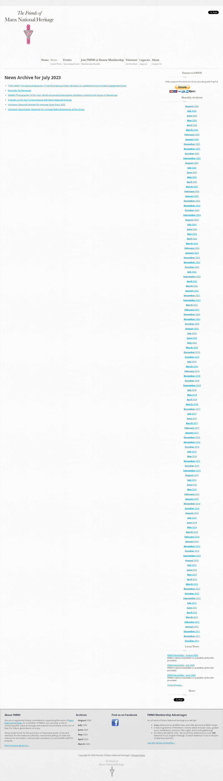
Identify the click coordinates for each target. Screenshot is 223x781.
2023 (192, 257)
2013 (192, 546)
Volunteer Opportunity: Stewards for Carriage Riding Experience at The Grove (46, 109)
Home (45, 60)
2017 (192, 409)
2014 (192, 503)
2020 (192, 314)
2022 (192, 276)
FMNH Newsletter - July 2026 (180, 665)
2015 (192, 461)
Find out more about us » (17, 745)
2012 (192, 588)
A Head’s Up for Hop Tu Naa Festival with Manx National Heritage (40, 99)
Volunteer (132, 60)
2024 (192, 200)
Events (67, 60)
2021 (192, 295)
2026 (192, 106)
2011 (192, 631)
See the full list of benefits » (161, 742)
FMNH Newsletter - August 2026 (182, 655)
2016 (192, 437)
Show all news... (175, 685)
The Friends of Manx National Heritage (29, 27)
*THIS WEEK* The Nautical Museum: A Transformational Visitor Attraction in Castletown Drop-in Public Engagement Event (67, 85)
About (155, 60)
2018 (192, 375)
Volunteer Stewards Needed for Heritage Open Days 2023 (36, 104)
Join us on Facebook (115, 722)
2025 (192, 144)
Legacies (144, 60)
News (53, 60)
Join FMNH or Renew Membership (102, 60)
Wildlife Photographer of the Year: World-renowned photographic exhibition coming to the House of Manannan (63, 95)
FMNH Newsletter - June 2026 (181, 675)
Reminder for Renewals (19, 90)
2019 (192, 352)
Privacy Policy (138, 755)
